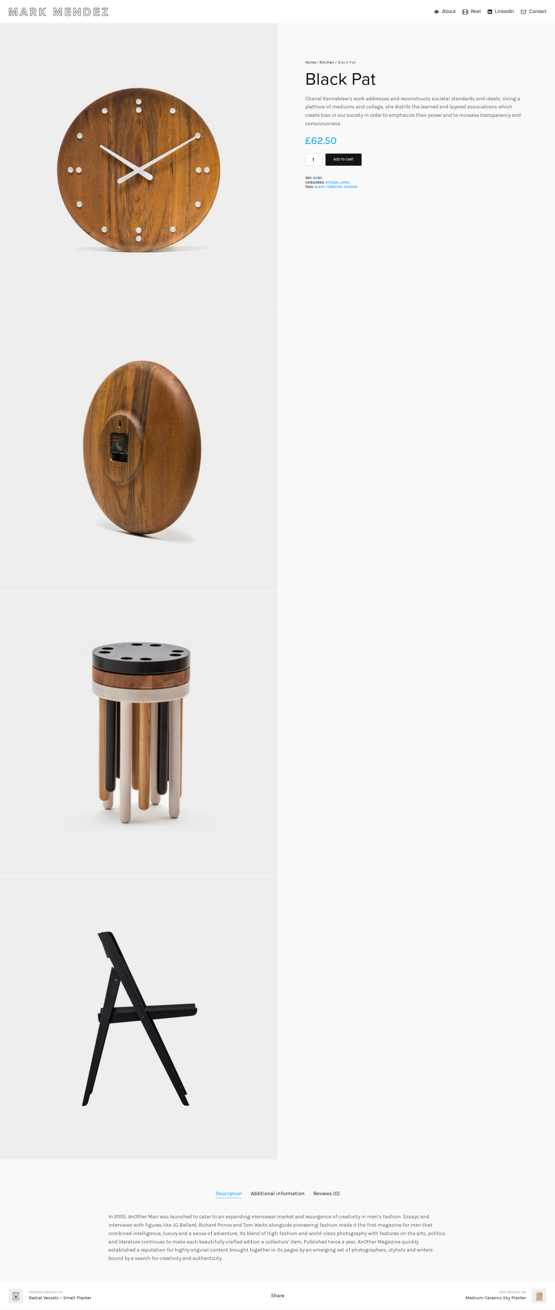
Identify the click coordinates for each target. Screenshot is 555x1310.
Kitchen (326, 62)
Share (277, 1295)
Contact (537, 11)
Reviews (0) (326, 1193)
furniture (334, 187)
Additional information (278, 1193)
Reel (476, 11)
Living (344, 182)
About (449, 11)
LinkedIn (504, 11)
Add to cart (344, 159)
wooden (350, 187)
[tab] (229, 1193)
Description (229, 1193)
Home (310, 62)
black (319, 187)
